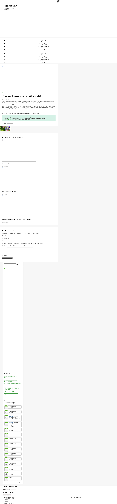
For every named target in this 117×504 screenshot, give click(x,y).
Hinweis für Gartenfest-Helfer (9, 191)
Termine (43, 42)
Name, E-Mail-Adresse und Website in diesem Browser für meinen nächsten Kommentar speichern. (25, 243)
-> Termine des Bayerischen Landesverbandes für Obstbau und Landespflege (11, 388)
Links (43, 49)
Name (4, 235)
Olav (5, 123)
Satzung (7, 9)
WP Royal (12, 503)
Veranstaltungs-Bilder (43, 46)
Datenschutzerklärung (11, 5)
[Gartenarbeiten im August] (2, 130)
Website (4, 240)
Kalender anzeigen (17, 482)
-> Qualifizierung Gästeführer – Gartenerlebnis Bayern (10, 381)
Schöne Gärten (43, 48)
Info (3, 92)
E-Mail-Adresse (6, 238)
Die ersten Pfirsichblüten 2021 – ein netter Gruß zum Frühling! (16, 219)
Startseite (43, 39)
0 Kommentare (10, 123)
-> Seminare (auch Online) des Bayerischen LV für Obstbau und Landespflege (11, 393)
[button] (7, 482)
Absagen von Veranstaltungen (9, 163)
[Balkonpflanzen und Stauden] (7, 130)
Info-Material (43, 45)
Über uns (43, 40)
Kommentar (4, 255)
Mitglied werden (9, 8)
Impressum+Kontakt (10, 6)
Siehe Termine (8, 119)
